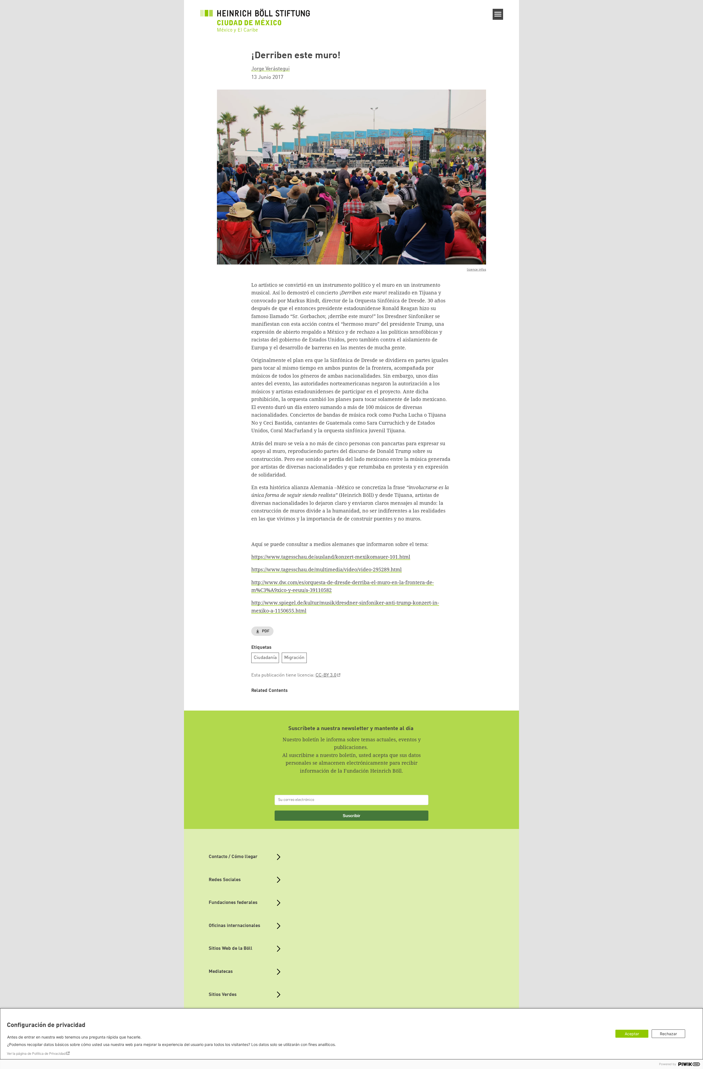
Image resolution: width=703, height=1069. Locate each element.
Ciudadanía (265, 657)
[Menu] (498, 14)
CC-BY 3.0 (326, 675)
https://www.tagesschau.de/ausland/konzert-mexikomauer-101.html (330, 556)
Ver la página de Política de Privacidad (36, 1053)
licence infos (476, 269)
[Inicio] (255, 17)
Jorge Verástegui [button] (270, 68)
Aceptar (632, 1033)
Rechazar (668, 1033)
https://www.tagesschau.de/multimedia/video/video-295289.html (326, 569)
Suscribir (351, 815)
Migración (294, 657)
